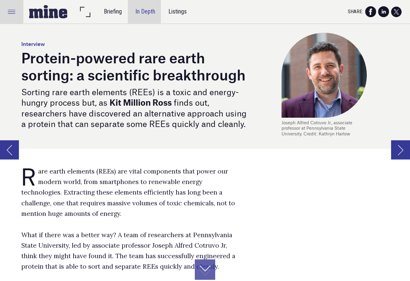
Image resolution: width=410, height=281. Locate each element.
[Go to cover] (48, 11)
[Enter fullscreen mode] (85, 11)
